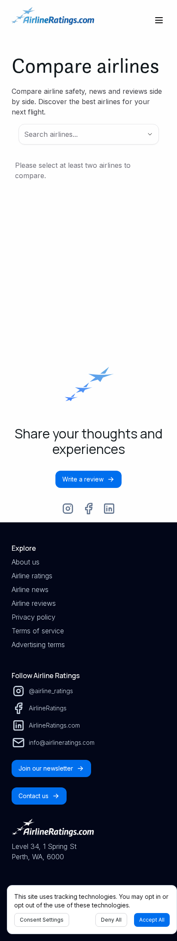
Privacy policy (33, 617)
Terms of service (38, 630)
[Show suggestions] (150, 134)
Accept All (152, 919)
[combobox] (76, 134)
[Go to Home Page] (53, 20)
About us (26, 562)
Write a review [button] (83, 479)
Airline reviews (34, 603)
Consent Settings (42, 919)
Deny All (111, 919)
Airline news (30, 589)
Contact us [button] (33, 795)
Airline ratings (32, 575)
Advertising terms (38, 644)
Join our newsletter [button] (45, 768)
